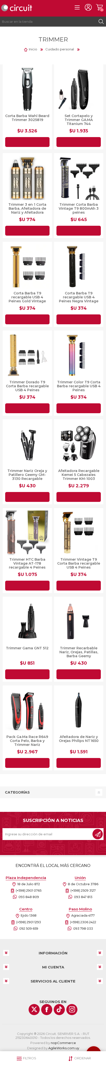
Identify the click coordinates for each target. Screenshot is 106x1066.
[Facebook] (46, 1009)
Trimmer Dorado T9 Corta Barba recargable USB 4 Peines (27, 386)
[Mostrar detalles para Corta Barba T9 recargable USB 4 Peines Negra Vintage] (78, 266)
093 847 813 (83, 897)
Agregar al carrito (27, 142)
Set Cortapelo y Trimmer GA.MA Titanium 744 (79, 120)
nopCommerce (63, 1043)
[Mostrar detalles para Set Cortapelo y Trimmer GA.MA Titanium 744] (78, 89)
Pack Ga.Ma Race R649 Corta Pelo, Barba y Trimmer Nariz (27, 741)
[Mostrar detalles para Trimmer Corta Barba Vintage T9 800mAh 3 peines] (78, 178)
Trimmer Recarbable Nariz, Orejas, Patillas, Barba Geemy (78, 652)
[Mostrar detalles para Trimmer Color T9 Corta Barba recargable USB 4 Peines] (78, 355)
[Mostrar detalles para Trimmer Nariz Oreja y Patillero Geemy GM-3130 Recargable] (27, 444)
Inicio (33, 49)
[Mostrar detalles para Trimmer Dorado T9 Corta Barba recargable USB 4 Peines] (27, 355)
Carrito (99, 7)
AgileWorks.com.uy (63, 1048)
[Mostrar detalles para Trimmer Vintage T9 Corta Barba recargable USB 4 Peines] (78, 533)
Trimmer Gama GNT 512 (27, 648)
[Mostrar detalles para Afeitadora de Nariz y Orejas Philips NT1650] (78, 710)
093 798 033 (83, 928)
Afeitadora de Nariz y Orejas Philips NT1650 (79, 739)
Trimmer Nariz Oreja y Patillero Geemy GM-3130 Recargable (27, 475)
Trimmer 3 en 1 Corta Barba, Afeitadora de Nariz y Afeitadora (27, 208)
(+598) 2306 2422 (83, 922)
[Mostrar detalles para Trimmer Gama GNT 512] (27, 621)
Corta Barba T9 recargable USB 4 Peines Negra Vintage (78, 297)
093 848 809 (28, 897)
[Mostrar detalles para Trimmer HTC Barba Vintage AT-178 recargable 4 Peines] (27, 533)
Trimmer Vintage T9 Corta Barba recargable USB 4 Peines (78, 563)
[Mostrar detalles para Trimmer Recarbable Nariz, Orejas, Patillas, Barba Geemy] (78, 621)
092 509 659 (28, 928)
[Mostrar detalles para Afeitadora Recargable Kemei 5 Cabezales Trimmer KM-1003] (78, 444)
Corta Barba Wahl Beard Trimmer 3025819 (27, 118)
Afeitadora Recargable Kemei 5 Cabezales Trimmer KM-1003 (78, 475)
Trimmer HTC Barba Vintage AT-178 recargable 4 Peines (27, 563)
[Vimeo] (59, 1009)
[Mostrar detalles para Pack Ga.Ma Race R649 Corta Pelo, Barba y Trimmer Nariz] (27, 710)
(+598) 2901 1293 (28, 922)
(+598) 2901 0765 (28, 890)
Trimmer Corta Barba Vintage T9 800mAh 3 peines (79, 208)
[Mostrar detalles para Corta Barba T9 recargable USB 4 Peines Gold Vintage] (27, 266)
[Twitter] (34, 1009)
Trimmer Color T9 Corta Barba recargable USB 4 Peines (79, 386)
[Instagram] (71, 1009)
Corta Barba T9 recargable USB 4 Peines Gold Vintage (27, 297)
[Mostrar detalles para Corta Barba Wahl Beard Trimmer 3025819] (27, 89)
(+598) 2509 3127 (83, 890)
